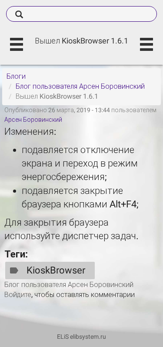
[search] (81, 14)
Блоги (16, 76)
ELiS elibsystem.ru (81, 336)
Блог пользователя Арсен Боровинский (80, 86)
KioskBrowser (56, 270)
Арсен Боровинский (33, 119)
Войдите (17, 294)
